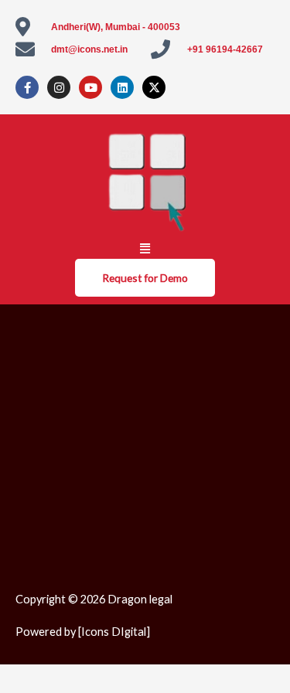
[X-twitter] (153, 87)
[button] (145, 248)
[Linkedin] (122, 87)
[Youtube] (90, 87)
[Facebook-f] (27, 87)
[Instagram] (58, 87)
